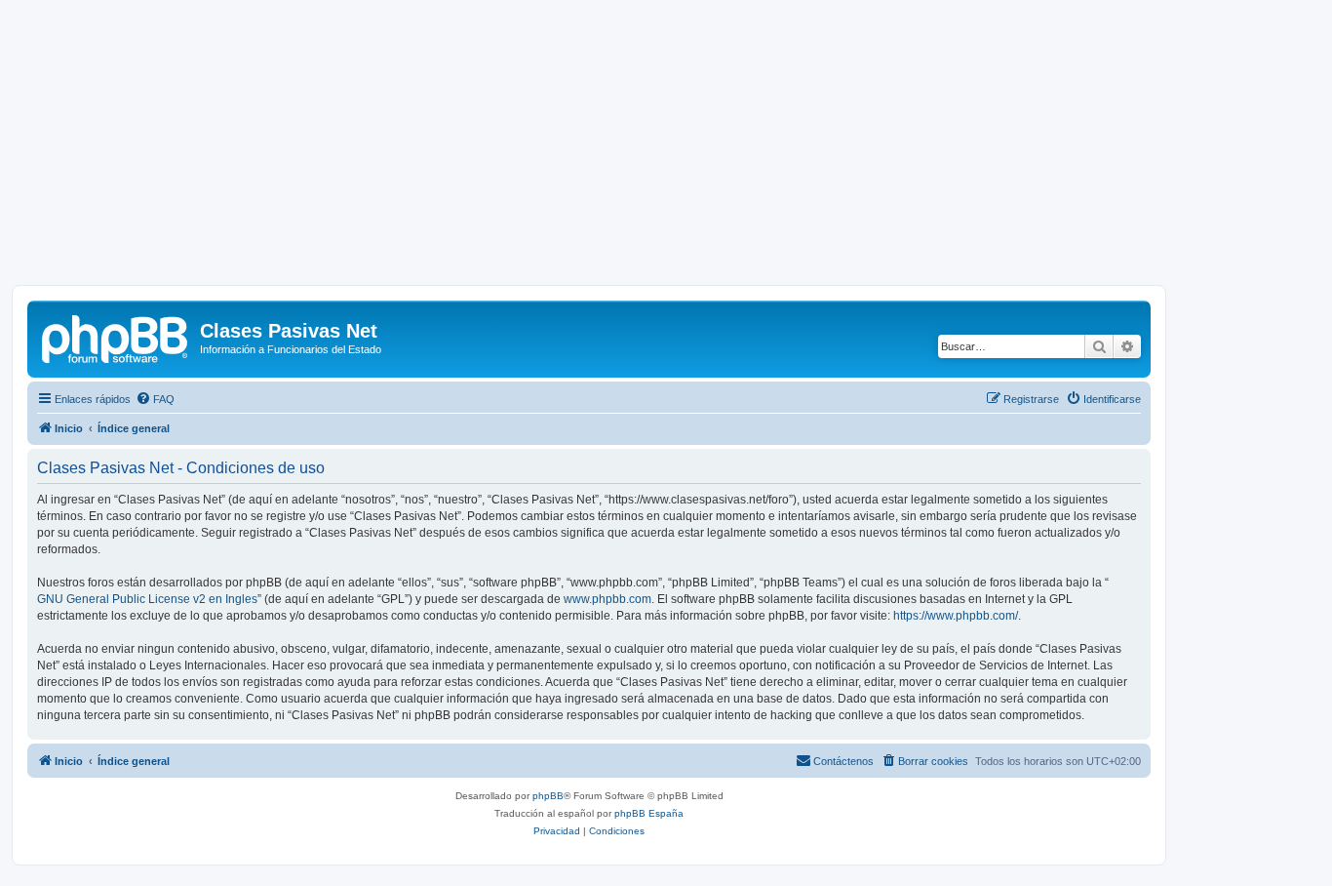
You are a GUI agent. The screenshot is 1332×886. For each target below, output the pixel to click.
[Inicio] (116, 336)
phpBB (548, 795)
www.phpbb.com (607, 599)
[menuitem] (155, 399)
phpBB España (649, 813)
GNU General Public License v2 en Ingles (147, 599)
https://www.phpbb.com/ (955, 616)
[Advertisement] (666, 148)
